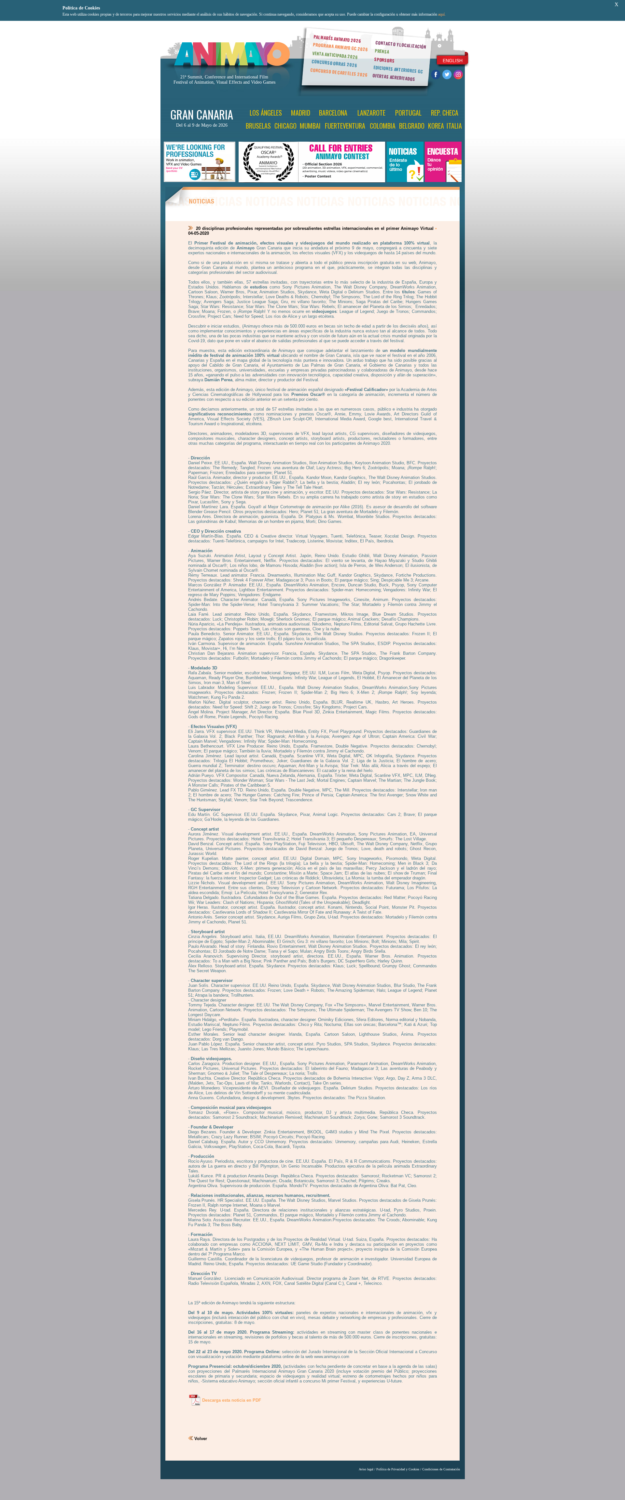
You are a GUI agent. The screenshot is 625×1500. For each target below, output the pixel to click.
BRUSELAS (258, 126)
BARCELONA (333, 113)
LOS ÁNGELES (266, 113)
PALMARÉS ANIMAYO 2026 (337, 38)
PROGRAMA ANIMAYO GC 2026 (340, 46)
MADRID (300, 113)
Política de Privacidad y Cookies (397, 1469)
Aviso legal (366, 1469)
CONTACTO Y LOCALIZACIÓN (400, 44)
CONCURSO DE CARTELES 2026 (339, 72)
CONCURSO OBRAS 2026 (334, 63)
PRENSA (382, 51)
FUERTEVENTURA (345, 126)
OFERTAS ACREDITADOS (393, 77)
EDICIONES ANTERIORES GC (398, 69)
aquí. (442, 14)
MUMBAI (310, 126)
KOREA (436, 126)
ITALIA (454, 126)
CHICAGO (285, 126)
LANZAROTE (371, 113)
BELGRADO (411, 126)
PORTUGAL (408, 113)
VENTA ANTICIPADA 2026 (335, 55)
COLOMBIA (383, 126)
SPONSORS (384, 60)
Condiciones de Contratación (441, 1469)
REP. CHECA (444, 113)
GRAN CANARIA (201, 114)
